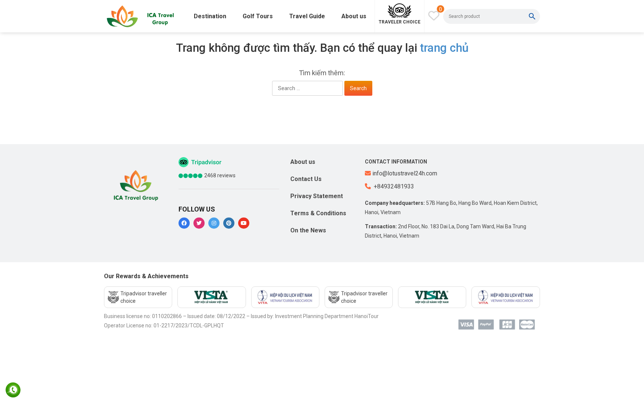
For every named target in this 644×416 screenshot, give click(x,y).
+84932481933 (393, 186)
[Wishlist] (433, 15)
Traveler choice (399, 22)
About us (353, 16)
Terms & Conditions (318, 213)
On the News (308, 230)
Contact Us (306, 178)
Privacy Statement (316, 196)
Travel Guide (307, 16)
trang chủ (444, 48)
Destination (210, 16)
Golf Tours (258, 16)
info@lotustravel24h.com (404, 173)
